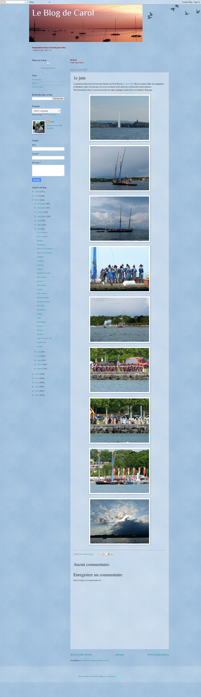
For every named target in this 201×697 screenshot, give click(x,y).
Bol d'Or (40, 281)
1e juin (39, 346)
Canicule (40, 265)
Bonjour (40, 326)
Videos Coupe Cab (44, 338)
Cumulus (40, 261)
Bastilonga (41, 245)
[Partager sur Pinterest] (111, 554)
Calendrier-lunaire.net (48, 68)
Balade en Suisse (43, 302)
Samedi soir (41, 277)
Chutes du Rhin (43, 298)
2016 (37, 374)
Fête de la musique (44, 253)
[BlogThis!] (103, 554)
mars (39, 360)
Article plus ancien (158, 654)
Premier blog (37, 87)
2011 (37, 395)
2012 (37, 391)
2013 (37, 387)
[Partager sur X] (106, 554)
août (39, 221)
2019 (37, 192)
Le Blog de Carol (63, 13)
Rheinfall (40, 306)
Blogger (119, 676)
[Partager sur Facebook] (109, 554)
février (40, 364)
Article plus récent (81, 654)
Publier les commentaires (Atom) (95, 661)
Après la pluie (42, 236)
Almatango (41, 322)
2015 (37, 378)
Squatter (40, 334)
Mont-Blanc (41, 285)
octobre (40, 212)
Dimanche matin (43, 273)
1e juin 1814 (128, 84)
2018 (37, 196)
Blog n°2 (35, 83)
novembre (41, 208)
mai (39, 352)
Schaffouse (41, 310)
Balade (40, 314)
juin (39, 229)
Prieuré (40, 269)
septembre (42, 216)
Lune (39, 318)
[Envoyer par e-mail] (100, 554)
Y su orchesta (42, 232)
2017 (37, 200)
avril (39, 356)
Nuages (40, 241)
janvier (40, 369)
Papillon (40, 257)
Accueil (120, 654)
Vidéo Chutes (42, 293)
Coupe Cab (41, 342)
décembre (41, 204)
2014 (37, 383)
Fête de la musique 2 (45, 249)
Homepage (36, 80)
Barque (40, 289)
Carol (52, 122)
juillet (39, 225)
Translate (52, 115)
